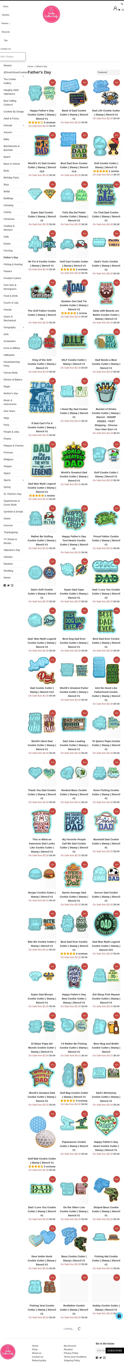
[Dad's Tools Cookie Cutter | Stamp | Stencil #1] (106, 244)
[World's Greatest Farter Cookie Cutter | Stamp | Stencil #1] (74, 670)
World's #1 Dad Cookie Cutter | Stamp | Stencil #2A (42, 167)
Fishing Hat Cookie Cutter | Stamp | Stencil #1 (106, 1260)
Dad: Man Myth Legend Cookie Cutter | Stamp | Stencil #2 (42, 642)
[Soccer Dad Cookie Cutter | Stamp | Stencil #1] (106, 875)
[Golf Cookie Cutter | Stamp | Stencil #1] (106, 455)
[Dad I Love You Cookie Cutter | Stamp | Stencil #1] (42, 1190)
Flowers (8, 271)
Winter (7, 577)
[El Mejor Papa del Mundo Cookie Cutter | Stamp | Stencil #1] (42, 1026)
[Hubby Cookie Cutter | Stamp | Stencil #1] (106, 1288)
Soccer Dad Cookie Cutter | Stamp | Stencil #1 (106, 896)
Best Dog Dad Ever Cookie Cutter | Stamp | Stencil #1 (74, 642)
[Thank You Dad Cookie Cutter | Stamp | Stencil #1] (42, 773)
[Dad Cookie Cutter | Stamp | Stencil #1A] (42, 670)
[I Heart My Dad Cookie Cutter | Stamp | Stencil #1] (74, 391)
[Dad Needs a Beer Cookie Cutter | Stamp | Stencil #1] (106, 342)
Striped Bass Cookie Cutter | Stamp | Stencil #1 (106, 1211)
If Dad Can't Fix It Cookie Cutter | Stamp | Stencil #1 (42, 427)
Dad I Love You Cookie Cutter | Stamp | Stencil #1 (42, 1211)
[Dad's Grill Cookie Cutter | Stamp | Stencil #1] (42, 572)
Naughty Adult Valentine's (11, 92)
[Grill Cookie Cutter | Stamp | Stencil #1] (106, 146)
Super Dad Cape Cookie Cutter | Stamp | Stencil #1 (74, 593)
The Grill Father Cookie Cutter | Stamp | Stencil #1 (42, 314)
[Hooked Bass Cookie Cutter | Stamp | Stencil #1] (74, 773)
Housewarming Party (12, 364)
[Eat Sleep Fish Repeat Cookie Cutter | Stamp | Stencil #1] (106, 977)
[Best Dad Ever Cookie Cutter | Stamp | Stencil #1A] (74, 146)
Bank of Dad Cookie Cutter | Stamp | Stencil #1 (74, 114)
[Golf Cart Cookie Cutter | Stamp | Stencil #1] (74, 244)
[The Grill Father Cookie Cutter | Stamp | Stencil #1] (42, 293)
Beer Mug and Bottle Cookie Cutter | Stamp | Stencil (106, 1047)
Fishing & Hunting (13, 264)
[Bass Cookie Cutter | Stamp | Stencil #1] (74, 1239)
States (7, 518)
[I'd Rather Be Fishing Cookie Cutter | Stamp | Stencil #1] (74, 1026)
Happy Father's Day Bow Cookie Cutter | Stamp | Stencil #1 (74, 998)
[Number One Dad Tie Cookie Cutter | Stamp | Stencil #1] (74, 288)
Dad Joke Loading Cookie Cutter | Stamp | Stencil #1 (74, 745)
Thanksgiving (11, 532)
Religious (8, 459)
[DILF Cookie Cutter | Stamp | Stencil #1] (74, 342)
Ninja (6, 418)
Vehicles (8, 557)
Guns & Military (12, 348)
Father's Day (11, 257)
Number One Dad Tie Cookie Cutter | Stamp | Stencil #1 (74, 305)
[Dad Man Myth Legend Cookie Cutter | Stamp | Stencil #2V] (106, 924)
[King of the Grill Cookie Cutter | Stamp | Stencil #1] (42, 342)
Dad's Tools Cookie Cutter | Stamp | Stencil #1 (106, 265)
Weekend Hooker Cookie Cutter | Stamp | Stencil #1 (42, 1358)
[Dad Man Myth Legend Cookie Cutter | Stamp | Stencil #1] (42, 460)
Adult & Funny (11, 118)
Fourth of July (11, 302)
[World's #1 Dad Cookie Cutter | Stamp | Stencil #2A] (42, 146)
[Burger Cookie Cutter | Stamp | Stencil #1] (42, 875)
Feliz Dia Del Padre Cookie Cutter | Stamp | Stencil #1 (74, 216)
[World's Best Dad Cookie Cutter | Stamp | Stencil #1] (42, 723)
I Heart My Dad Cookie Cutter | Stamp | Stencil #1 (74, 413)
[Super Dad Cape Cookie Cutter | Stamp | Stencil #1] (74, 572)
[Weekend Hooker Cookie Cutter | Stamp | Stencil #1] (42, 1337)
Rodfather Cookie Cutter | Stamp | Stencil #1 (74, 1309)
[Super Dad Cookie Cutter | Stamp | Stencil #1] (42, 195)
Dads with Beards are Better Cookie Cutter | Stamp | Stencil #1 (106, 314)
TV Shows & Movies (10, 541)
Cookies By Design (14, 111)
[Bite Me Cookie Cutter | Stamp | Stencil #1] (42, 924)
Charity (7, 212)
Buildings (8, 198)
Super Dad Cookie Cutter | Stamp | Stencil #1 (42, 216)
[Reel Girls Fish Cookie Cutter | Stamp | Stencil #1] (74, 1337)
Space (7, 473)
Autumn (8, 132)
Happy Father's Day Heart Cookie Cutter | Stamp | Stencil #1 (106, 1145)
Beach (7, 157)
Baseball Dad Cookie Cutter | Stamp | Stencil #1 (106, 843)
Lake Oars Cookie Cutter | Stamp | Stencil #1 (106, 1358)
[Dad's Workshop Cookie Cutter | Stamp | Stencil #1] (106, 1075)
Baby (6, 139)
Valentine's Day (12, 550)
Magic (7, 386)
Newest (8, 65)
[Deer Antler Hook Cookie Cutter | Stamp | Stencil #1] (42, 1239)
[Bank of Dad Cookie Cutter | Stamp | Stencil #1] (74, 93)
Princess (8, 452)
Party (6, 425)
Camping (8, 205)
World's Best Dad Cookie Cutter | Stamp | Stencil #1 (42, 745)
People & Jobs (11, 431)
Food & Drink (11, 296)
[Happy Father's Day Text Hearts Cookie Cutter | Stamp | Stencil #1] (74, 519)
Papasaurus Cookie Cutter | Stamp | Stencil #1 (74, 1145)
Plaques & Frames (13, 445)
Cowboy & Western (9, 228)
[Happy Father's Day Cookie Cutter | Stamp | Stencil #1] (42, 93)
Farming (8, 250)
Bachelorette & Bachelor (11, 148)
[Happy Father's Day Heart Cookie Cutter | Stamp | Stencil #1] (106, 1124)
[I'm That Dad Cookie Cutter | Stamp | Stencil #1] (106, 195)
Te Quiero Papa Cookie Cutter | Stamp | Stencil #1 (106, 745)
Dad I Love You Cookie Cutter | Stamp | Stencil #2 (106, 593)
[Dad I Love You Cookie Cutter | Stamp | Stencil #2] (106, 572)
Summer (8, 525)
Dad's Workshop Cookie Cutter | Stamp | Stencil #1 (106, 1096)
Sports (14, 480)
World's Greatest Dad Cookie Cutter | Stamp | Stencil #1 (74, 476)
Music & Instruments (10, 402)
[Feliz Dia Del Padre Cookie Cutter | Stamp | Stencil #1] (74, 195)
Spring (7, 487)
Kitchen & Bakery (13, 379)
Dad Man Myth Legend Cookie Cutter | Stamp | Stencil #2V (106, 945)
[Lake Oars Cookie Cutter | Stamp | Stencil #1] (106, 1337)
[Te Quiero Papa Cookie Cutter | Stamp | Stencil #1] (106, 723)
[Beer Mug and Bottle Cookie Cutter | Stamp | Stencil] (106, 1026)
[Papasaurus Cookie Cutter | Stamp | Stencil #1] (74, 1124)
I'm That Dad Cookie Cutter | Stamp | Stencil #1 (106, 216)
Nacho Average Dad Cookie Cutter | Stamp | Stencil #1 (74, 896)
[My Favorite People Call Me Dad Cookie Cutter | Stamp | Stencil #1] (74, 822)
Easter (7, 243)
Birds (6, 170)
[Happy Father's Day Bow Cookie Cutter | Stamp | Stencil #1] (74, 977)
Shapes (8, 466)
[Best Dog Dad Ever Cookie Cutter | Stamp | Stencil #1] (74, 621)
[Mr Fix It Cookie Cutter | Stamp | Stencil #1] (42, 244)
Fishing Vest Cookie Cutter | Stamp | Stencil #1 (42, 1309)
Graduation (10, 341)
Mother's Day (11, 393)
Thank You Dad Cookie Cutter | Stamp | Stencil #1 (42, 794)
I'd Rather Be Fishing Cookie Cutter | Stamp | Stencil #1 (74, 1047)
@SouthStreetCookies (14, 73)
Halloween (9, 355)
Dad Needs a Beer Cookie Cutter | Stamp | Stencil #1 (106, 363)
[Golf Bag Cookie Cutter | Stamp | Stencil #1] (74, 1075)
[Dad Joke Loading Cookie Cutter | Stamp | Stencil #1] (74, 723)
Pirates (7, 438)
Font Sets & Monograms (10, 287)
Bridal (7, 191)
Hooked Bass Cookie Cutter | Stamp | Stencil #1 (74, 794)
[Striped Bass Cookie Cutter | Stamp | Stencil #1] (106, 1190)
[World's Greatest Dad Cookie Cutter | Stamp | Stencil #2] (42, 1075)
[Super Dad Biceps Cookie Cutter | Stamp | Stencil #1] (42, 977)
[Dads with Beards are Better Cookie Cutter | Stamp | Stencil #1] (106, 293)
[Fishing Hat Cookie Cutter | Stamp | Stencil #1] (106, 1239)
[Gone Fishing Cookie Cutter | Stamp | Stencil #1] (106, 773)
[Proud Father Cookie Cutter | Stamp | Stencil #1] (106, 519)
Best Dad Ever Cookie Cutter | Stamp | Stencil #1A (74, 167)
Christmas (9, 219)
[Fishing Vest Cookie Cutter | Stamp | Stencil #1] (42, 1288)
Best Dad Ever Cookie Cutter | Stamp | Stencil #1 (106, 642)
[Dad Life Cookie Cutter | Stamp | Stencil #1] (106, 93)
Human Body (11, 372)
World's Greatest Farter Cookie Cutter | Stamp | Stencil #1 (74, 692)
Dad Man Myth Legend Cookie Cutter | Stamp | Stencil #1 (42, 487)
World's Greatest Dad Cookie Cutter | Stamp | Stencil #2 (42, 1096)
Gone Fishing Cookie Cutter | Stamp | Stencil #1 (106, 794)
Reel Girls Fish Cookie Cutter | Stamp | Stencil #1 (74, 1358)
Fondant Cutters (12, 278)
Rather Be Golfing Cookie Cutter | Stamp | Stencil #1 (42, 540)
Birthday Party (11, 177)
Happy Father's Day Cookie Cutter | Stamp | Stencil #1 (42, 114)
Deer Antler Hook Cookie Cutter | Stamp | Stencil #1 (42, 1260)
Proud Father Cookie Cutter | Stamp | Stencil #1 (106, 540)
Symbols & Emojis (13, 511)
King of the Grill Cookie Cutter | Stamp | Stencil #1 (42, 363)
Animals (14, 125)
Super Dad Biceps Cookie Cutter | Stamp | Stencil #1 (42, 998)
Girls (6, 334)
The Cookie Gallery (10, 81)
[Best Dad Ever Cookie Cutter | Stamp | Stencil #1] (106, 621)
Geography (14, 327)
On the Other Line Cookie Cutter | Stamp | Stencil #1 (74, 1211)
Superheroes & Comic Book (12, 502)
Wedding (8, 570)
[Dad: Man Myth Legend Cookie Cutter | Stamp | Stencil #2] (42, 621)
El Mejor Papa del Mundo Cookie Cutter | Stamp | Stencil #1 (42, 1047)
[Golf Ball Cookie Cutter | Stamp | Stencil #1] (42, 1132)
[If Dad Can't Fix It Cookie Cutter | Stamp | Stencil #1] (42, 398)
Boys (6, 184)
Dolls (6, 236)
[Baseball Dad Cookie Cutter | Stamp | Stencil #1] (106, 822)
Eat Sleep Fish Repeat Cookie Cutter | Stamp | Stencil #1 (106, 998)
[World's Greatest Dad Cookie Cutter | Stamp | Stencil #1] (74, 455)
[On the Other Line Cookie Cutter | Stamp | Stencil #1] (74, 1190)
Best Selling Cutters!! (10, 102)
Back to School (12, 163)
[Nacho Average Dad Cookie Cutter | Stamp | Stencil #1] (74, 875)
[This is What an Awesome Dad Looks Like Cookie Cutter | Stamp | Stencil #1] (42, 822)
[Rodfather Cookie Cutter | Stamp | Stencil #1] (74, 1288)
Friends (8, 309)
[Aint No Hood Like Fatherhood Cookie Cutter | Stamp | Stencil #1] (106, 670)
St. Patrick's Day (12, 494)
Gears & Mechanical (10, 318)
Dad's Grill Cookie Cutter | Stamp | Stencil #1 (42, 593)
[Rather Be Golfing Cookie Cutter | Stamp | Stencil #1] (42, 519)
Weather (8, 563)
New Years (9, 411)
